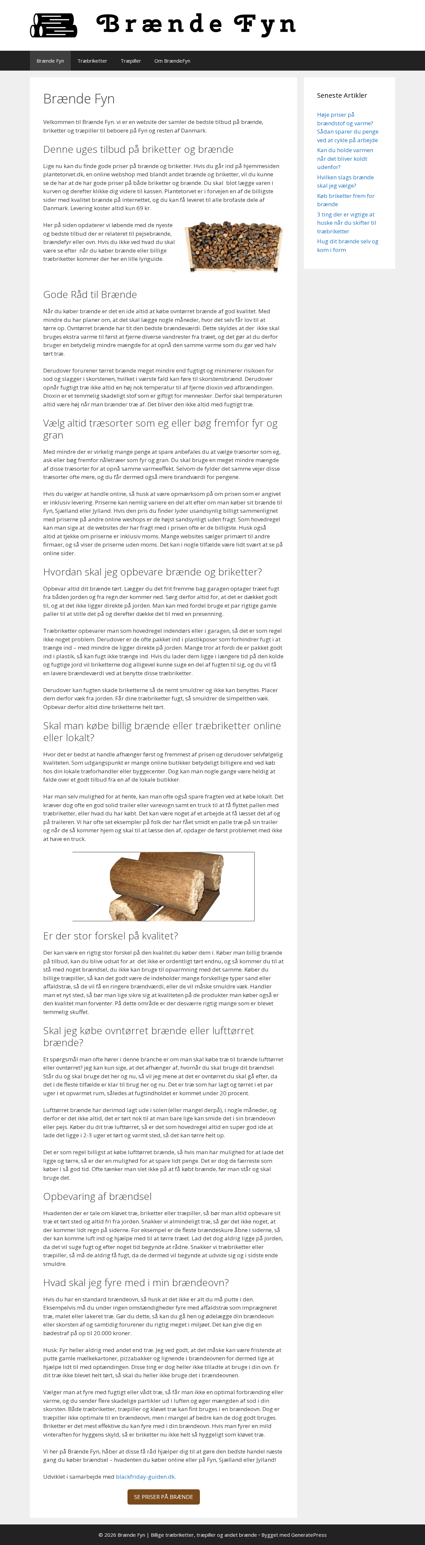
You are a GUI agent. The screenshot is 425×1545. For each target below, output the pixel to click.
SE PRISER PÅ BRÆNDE (163, 1497)
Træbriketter (92, 60)
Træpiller (131, 60)
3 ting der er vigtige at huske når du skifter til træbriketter (346, 222)
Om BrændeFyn (172, 60)
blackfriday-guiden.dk (145, 1476)
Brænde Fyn (50, 60)
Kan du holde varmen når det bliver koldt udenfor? (345, 158)
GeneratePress (309, 1534)
